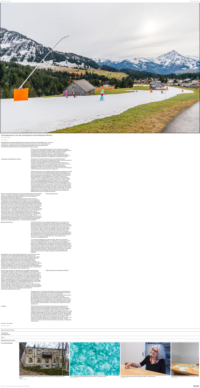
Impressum (13, 386)
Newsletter (26, 386)
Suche (9, 1)
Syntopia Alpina (194, 1)
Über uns (3, 386)
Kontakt (8, 386)
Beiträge (3, 1)
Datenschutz (20, 386)
